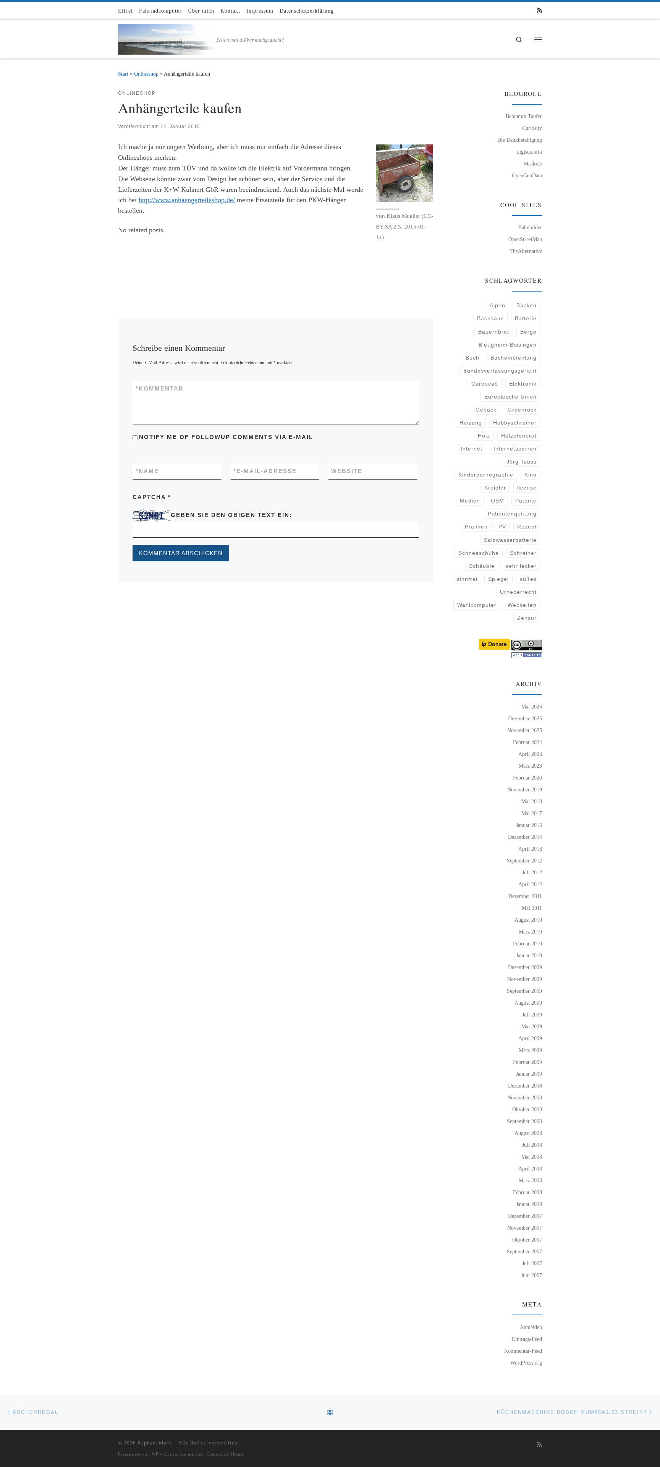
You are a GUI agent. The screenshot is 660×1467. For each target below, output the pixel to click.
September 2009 (524, 991)
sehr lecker (521, 566)
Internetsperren (515, 449)
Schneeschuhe (478, 553)
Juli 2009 (532, 1015)
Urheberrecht (518, 592)
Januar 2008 (529, 1204)
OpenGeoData (527, 175)
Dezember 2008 (525, 1086)
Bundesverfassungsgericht (500, 371)
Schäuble (482, 566)
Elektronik (523, 384)
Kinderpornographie (485, 475)
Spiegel (498, 579)
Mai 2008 (531, 1157)
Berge (528, 332)
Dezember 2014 (525, 837)
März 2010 (530, 932)
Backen (526, 305)
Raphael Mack (155, 1443)
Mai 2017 (531, 813)
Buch (472, 358)
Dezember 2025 (525, 718)
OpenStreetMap (525, 239)
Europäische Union (510, 397)
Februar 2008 (527, 1192)
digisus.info (529, 152)
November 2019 (524, 789)
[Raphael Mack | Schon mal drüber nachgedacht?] (166, 37)
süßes (528, 579)
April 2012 (530, 884)
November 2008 (524, 1097)
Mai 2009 (531, 1026)
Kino (530, 475)
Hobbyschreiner (515, 423)
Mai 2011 (532, 908)
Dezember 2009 (525, 967)
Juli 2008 (532, 1145)
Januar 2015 (529, 825)
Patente (526, 501)
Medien (470, 501)
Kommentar (160, 388)
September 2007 (524, 1251)
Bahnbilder (530, 227)
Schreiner (523, 553)
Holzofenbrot (519, 436)
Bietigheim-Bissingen (508, 345)
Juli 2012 (532, 872)
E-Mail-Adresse (265, 471)
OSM (497, 501)
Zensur (527, 618)
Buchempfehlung (513, 358)
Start (123, 74)
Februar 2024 (527, 742)
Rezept (527, 527)
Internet (471, 449)
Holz (484, 436)
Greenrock (522, 410)
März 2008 (530, 1180)
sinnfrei (467, 579)
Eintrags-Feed (527, 1339)
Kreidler (495, 488)
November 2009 (524, 979)
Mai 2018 (531, 801)
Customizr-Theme (225, 1454)
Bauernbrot (493, 332)
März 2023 (530, 766)
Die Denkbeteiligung (519, 140)
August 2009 (528, 1003)
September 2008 (524, 1121)
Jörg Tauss (521, 462)
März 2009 (530, 1050)
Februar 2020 (527, 778)
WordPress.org (526, 1363)
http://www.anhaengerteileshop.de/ (187, 200)
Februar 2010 (527, 943)
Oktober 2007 (527, 1240)
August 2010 (528, 920)
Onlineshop (146, 74)
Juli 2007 (532, 1263)
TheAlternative (526, 251)
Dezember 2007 (525, 1216)
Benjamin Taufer (524, 116)
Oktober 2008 (527, 1109)
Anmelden (531, 1327)
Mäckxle (533, 163)
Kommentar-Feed (523, 1351)
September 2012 (524, 861)
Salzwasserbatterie (510, 540)
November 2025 (524, 730)
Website (346, 471)
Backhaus (490, 318)
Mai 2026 (531, 707)
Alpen (497, 305)
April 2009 (530, 1038)
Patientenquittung (512, 514)
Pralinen (476, 527)
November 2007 (524, 1228)
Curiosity (532, 128)
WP (155, 1454)
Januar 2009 (529, 1074)
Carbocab (484, 384)
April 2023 (530, 754)
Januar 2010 (529, 955)
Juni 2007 (531, 1275)
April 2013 (530, 849)
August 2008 (528, 1133)
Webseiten (522, 605)
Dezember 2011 (525, 896)
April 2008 (530, 1168)
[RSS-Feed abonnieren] (539, 10)
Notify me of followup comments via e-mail (226, 437)
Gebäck (486, 410)
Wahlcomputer (477, 605)
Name (147, 471)
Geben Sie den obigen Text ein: (231, 515)
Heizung (470, 423)
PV (502, 527)
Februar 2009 (527, 1062)
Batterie (526, 318)
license (527, 488)
